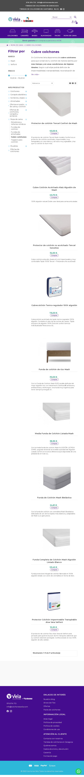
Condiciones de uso (52, 729)
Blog (56, 9)
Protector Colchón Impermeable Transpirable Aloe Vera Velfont (54, 621)
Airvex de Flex (49, 703)
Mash (13, 61)
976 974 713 (11, 703)
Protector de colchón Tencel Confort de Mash (54, 123)
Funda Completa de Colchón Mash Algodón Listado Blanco (54, 561)
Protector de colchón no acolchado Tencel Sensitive (54, 246)
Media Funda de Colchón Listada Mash (54, 433)
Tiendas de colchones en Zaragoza (42, 6)
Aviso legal (48, 719)
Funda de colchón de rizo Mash (54, 369)
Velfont (14, 64)
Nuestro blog (49, 699)
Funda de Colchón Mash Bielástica (54, 498)
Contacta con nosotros (53, 739)
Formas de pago (50, 756)
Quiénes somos (50, 746)
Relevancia (36, 83)
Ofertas (47, 706)
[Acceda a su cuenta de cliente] (72, 21)
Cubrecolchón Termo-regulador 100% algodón (54, 305)
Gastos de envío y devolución (56, 749)
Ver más (35, 74)
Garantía (47, 753)
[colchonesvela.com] (21, 19)
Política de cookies (51, 726)
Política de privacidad (53, 722)
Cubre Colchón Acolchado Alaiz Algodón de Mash (54, 188)
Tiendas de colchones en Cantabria (36, 9)
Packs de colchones (52, 710)
